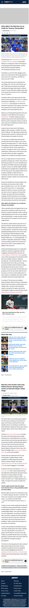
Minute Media (7, 599)
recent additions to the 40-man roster (11, 255)
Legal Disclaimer (5, 593)
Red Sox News (8, 374)
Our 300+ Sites (18, 583)
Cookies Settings (18, 595)
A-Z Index (3, 595)
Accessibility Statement (20, 593)
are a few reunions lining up (13, 434)
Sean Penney (6, 30)
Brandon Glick (6, 395)
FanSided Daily (18, 586)
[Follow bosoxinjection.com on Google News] (26, 328)
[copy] (10, 33)
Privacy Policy (17, 588)
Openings (16, 581)
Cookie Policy (17, 590)
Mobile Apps (4, 586)
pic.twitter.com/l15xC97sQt (13, 499)
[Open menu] (2, 2)
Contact (3, 583)
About (2, 581)
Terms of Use (4, 590)
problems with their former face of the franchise (14, 552)
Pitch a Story (4, 588)
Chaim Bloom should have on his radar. (11, 292)
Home (2, 374)
